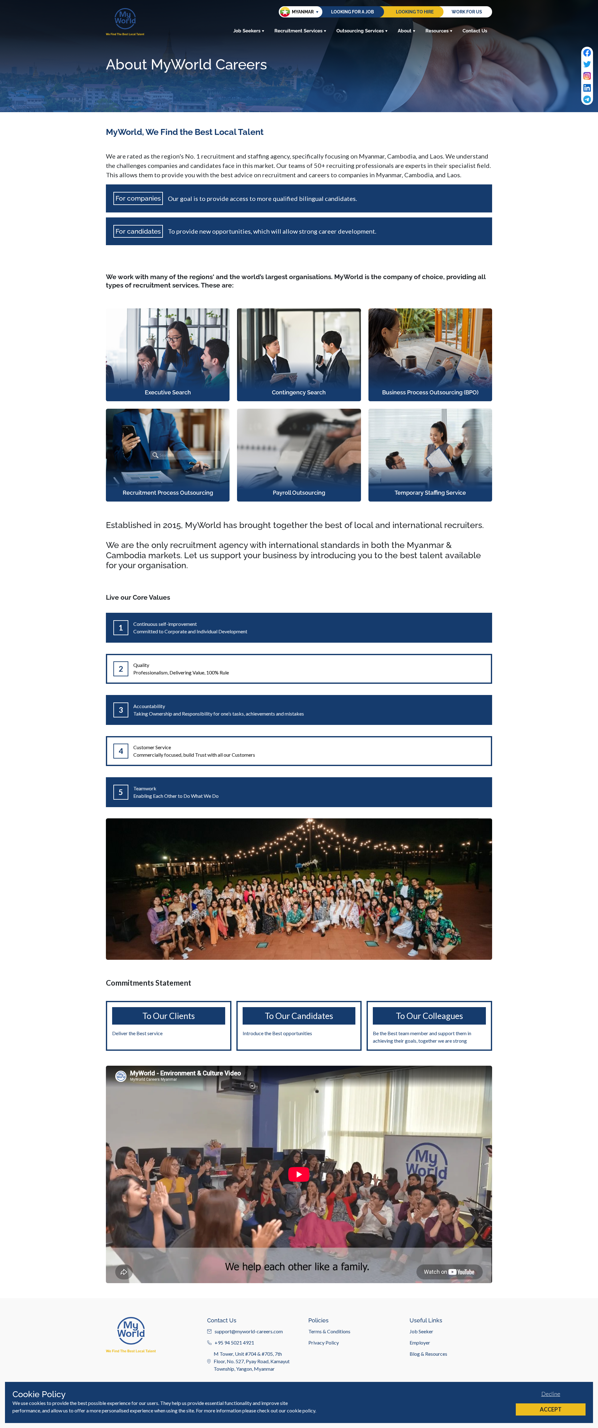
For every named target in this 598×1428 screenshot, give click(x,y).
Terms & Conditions (329, 1331)
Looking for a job (352, 11)
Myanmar (303, 11)
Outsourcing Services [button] (360, 31)
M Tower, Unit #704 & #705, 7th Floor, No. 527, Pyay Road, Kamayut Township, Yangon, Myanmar (252, 1361)
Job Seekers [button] (246, 31)
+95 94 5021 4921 (234, 1342)
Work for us (467, 11)
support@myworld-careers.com (249, 1331)
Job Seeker (421, 1331)
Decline (550, 1393)
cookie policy (301, 1410)
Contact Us (475, 31)
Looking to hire (415, 11)
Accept (551, 1409)
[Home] (125, 21)
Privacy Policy (323, 1342)
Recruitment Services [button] (298, 31)
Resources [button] (436, 31)
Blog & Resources (428, 1354)
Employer (420, 1342)
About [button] (404, 31)
